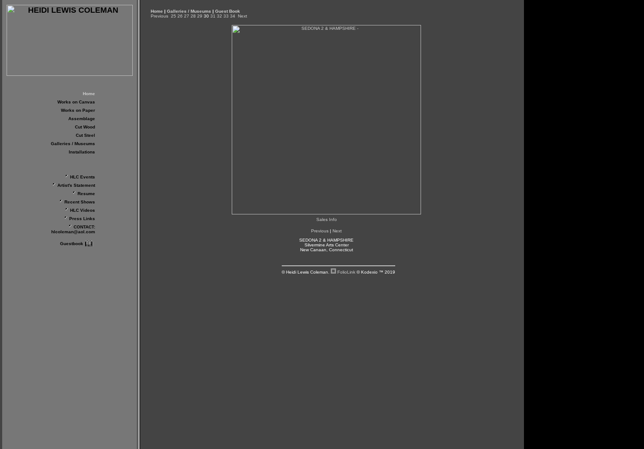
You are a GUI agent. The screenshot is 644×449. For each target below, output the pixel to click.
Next (242, 16)
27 (186, 16)
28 (193, 16)
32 (219, 16)
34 (232, 16)
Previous (159, 16)
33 (226, 16)
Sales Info (326, 219)
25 (173, 16)
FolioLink (346, 272)
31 (213, 16)
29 (199, 16)
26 (180, 16)
